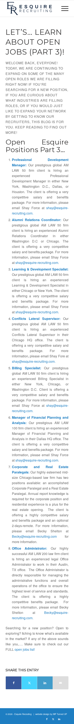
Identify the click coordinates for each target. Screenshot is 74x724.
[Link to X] (53, 719)
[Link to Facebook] (47, 719)
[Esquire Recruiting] (31, 8)
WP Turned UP (60, 714)
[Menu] (62, 8)
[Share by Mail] (60, 682)
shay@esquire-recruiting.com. (37, 262)
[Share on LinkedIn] (45, 682)
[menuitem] (62, 8)
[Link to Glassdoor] (65, 719)
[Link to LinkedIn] (59, 719)
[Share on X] (29, 682)
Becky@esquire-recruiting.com (34, 536)
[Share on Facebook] (13, 682)
